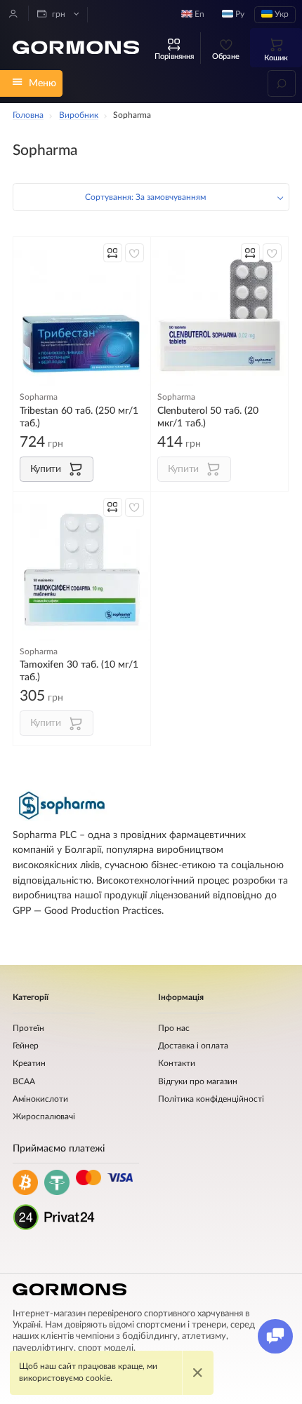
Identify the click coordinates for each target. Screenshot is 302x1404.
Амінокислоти (40, 1099)
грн (57, 14)
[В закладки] (134, 252)
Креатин (29, 1063)
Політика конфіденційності (211, 1099)
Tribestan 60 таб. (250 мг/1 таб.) (79, 416)
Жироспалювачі (44, 1117)
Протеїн (28, 1028)
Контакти (176, 1063)
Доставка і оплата (193, 1046)
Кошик (276, 58)
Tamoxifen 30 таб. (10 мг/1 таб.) (79, 670)
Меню (42, 83)
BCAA (24, 1082)
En (198, 14)
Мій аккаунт (13, 13)
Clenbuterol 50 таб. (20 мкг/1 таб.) (207, 416)
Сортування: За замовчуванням (145, 197)
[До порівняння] (112, 252)
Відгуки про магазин (197, 1082)
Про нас (174, 1028)
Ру (238, 14)
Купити (45, 469)
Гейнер (26, 1046)
